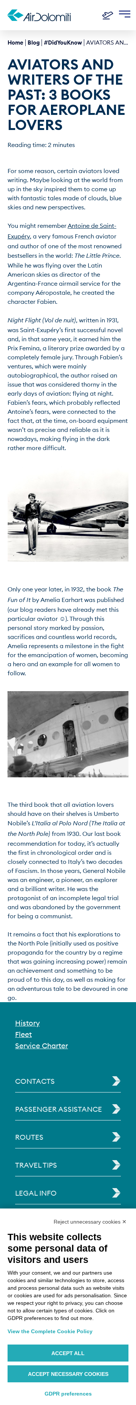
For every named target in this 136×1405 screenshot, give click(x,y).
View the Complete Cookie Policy (50, 1331)
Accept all (68, 1353)
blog (34, 42)
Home (15, 42)
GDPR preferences (68, 1394)
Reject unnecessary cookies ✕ (90, 1222)
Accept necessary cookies (68, 1374)
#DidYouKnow (63, 42)
